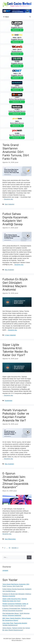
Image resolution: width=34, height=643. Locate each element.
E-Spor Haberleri (10, 335)
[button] (30, 16)
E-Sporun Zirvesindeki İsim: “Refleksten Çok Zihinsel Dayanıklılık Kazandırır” (15, 480)
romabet (5, 570)
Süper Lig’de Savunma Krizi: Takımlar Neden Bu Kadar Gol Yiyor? (15, 350)
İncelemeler (8, 400)
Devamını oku (8, 199)
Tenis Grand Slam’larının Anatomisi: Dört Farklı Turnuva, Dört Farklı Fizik (15, 151)
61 (10, 548)
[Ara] (29, 557)
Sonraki (15, 548)
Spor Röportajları (10, 539)
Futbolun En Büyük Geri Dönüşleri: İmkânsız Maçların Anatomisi (15, 284)
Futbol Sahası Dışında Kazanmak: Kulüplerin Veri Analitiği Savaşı (15, 219)
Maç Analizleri (9, 270)
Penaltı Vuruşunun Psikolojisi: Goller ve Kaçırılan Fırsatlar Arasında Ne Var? (15, 415)
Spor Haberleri (9, 204)
